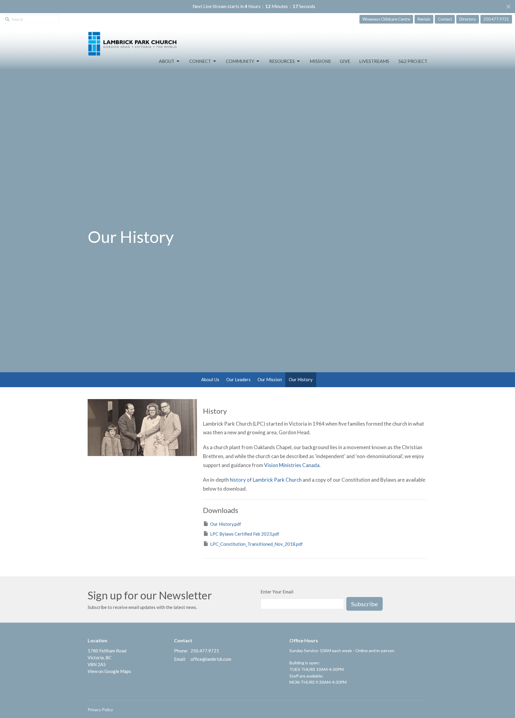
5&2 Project (412, 61)
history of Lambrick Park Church (266, 480)
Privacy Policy (100, 709)
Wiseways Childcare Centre (386, 19)
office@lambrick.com (210, 659)
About (166, 61)
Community (240, 61)
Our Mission (270, 379)
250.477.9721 (496, 19)
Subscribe (364, 603)
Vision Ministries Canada (291, 465)
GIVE (345, 61)
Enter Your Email (276, 591)
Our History (301, 379)
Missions (320, 61)
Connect (200, 61)
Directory (467, 19)
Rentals (424, 19)
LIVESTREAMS (374, 61)
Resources (282, 61)
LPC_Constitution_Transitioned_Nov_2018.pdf (256, 544)
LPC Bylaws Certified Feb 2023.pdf (244, 533)
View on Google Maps (109, 671)
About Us (210, 379)
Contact (445, 19)
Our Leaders (238, 379)
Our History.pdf (225, 524)
